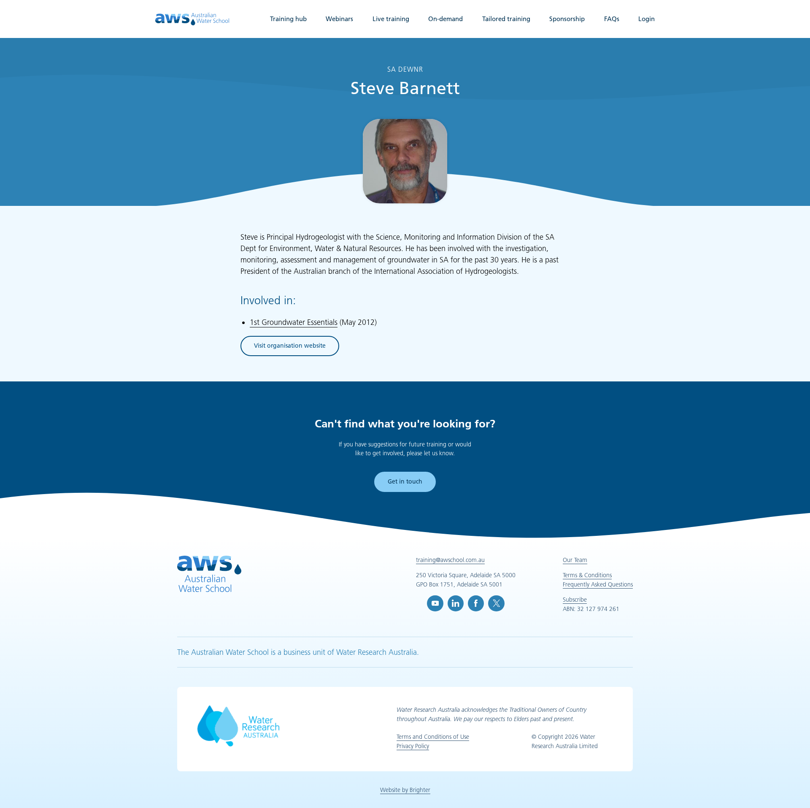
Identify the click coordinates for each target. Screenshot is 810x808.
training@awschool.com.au (450, 560)
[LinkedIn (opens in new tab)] (456, 603)
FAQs (611, 19)
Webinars (339, 19)
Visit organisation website (290, 347)
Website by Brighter (405, 790)
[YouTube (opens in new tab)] (435, 603)
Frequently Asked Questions (598, 584)
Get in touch (405, 481)
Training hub (288, 19)
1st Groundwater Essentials (294, 322)
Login (646, 19)
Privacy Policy (413, 746)
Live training (391, 19)
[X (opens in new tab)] (496, 603)
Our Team (575, 560)
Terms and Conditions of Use (433, 736)
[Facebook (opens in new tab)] (476, 603)
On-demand (445, 19)
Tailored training (506, 19)
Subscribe (575, 599)
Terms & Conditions (587, 575)
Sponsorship (567, 19)
